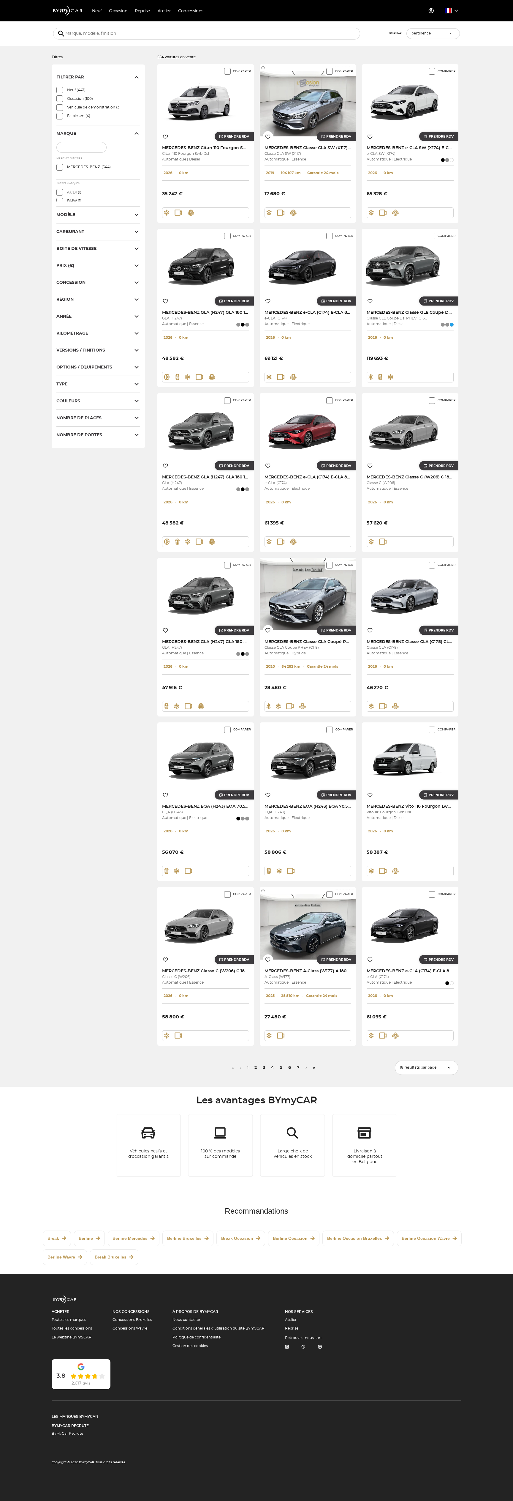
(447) (76, 90)
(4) (78, 116)
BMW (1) (74, 201)
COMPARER (242, 71)
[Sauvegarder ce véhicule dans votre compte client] (165, 136)
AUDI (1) (74, 192)
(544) (89, 167)
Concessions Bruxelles (132, 1320)
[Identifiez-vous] (431, 11)
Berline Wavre (61, 1257)
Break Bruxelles (110, 1257)
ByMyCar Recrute (70, 1426)
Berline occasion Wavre (426, 1238)
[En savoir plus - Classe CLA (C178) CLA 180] (410, 594)
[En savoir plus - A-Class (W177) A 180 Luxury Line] (308, 923)
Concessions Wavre (130, 1328)
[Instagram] (320, 1347)
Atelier (291, 1320)
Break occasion (237, 1238)
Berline (86, 1238)
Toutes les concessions (72, 1328)
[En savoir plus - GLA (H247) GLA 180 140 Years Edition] (205, 265)
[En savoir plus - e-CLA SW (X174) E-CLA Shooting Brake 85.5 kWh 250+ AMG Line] (410, 100)
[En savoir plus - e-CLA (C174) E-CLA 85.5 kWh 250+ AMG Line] (308, 265)
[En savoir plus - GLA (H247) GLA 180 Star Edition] (205, 594)
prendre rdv (236, 136)
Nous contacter (186, 1320)
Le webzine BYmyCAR (71, 1337)
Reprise (291, 1328)
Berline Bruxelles (184, 1238)
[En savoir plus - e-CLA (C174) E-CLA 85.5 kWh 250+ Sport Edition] (308, 429)
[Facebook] (303, 1347)
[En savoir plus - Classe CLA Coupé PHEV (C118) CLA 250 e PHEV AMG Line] (308, 594)
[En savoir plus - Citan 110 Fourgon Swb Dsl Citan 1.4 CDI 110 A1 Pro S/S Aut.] (205, 100)
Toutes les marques (69, 1320)
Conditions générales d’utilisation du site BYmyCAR (218, 1328)
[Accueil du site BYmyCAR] (68, 11)
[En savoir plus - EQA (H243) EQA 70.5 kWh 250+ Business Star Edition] (205, 758)
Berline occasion (290, 1238)
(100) (80, 98)
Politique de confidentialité (196, 1337)
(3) (94, 107)
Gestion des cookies (190, 1346)
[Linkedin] (287, 1347)
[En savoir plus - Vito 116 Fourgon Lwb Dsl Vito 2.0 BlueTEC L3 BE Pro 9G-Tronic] (410, 758)
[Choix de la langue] (451, 11)
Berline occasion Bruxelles (354, 1238)
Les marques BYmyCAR (75, 1416)
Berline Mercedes (130, 1238)
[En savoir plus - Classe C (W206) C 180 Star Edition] (410, 429)
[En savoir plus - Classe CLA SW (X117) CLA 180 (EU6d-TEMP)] (308, 100)
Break (53, 1238)
